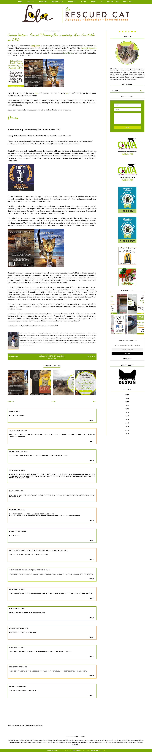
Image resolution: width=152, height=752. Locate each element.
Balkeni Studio (85, 750)
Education (43, 1)
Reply (91, 420)
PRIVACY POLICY (113, 1)
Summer (12, 411)
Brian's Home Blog (16, 452)
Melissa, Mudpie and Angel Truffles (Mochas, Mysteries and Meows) (36, 550)
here (36, 93)
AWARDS (83, 1)
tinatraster (14, 491)
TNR (54, 358)
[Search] (141, 90)
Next (94, 401)
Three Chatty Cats (16, 628)
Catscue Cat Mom (16, 430)
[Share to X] (90, 357)
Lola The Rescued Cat (64, 750)
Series (50, 358)
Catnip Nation (35, 46)
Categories (127, 1)
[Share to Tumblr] (92, 357)
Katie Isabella (14, 470)
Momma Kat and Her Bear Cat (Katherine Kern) (27, 570)
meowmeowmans (15, 686)
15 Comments (13, 356)
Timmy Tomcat (14, 609)
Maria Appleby (14, 647)
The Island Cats (15, 531)
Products (71, 1)
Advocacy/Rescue (46, 355)
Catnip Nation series (88, 48)
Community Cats (45, 356)
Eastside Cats (14, 510)
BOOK (20, 1)
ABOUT (93, 1)
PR (101, 1)
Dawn (54, 356)
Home (54, 401)
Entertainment (57, 1)
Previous (11, 401)
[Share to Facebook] (88, 357)
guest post (60, 356)
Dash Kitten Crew (16, 667)
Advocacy (30, 1)
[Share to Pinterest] (94, 357)
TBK (104, 750)
